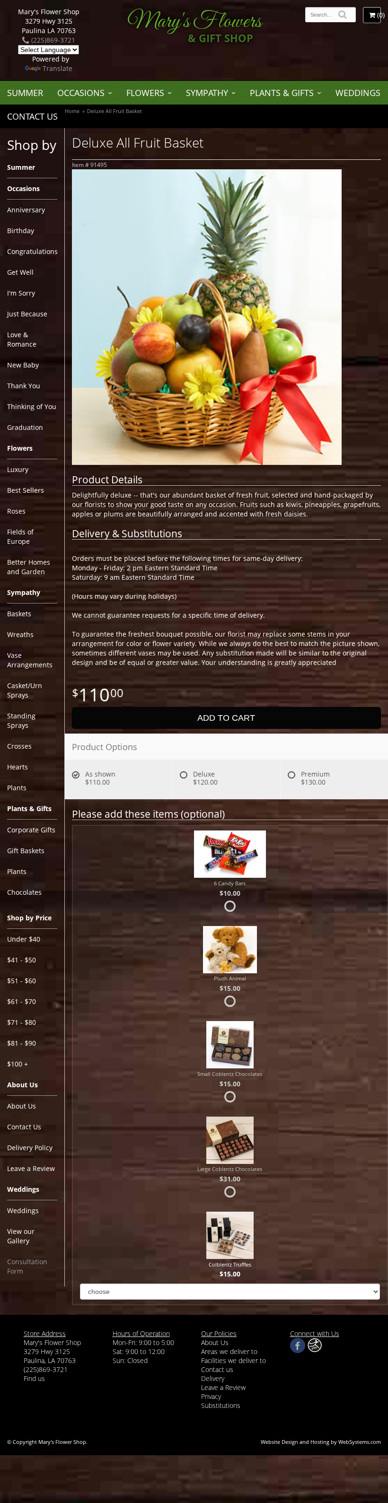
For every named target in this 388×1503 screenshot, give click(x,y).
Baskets (19, 613)
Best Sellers (25, 490)
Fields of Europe (20, 536)
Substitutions (220, 1405)
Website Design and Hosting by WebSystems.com (321, 1441)
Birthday (20, 230)
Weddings (357, 92)
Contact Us (32, 116)
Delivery (212, 1378)
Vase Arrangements (30, 660)
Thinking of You (31, 406)
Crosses (19, 746)
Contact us (217, 1369)
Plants (16, 787)
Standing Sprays (21, 720)
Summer (25, 92)
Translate (57, 68)
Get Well (20, 272)
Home (72, 110)
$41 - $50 (21, 959)
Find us (34, 1378)
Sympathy (207, 92)
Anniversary (26, 209)
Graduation (25, 427)
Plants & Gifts (282, 92)
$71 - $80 (21, 1022)
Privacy (211, 1396)
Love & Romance (21, 339)
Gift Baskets (25, 850)
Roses (16, 511)
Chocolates (24, 892)
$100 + (17, 1063)
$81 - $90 (21, 1043)
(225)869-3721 (52, 39)
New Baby (23, 364)
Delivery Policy (30, 1147)
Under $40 (23, 939)
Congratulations (32, 251)
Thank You (23, 385)
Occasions (81, 92)
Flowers (145, 92)
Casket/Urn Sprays (24, 690)
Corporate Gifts (31, 829)
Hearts (17, 766)
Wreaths (20, 634)
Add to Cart (226, 718)
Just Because (27, 313)
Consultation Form (27, 1266)
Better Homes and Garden (28, 567)
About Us (21, 1105)
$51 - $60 (21, 980)
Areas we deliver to (229, 1351)
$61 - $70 (21, 1001)
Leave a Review (31, 1168)
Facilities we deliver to (233, 1360)
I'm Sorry (21, 292)
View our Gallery (21, 1236)
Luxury (17, 469)
